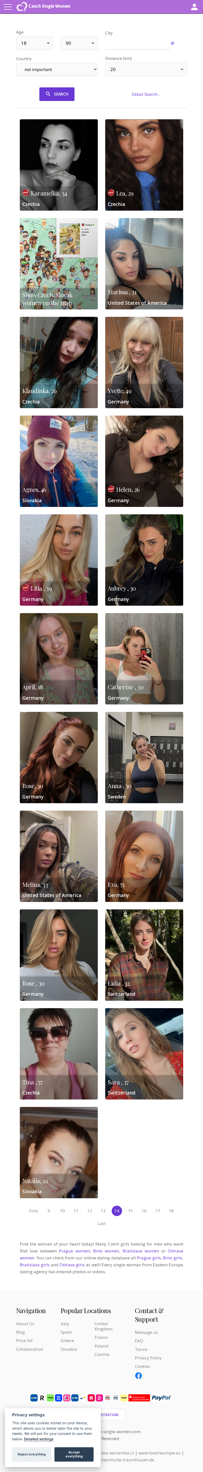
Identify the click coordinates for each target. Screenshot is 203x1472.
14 (116, 1211)
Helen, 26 (128, 489)
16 (144, 1211)
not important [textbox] (38, 69)
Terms (141, 1349)
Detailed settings (38, 1439)
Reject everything (32, 1454)
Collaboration (29, 1349)
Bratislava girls (35, 1265)
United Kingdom (103, 1326)
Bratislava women (141, 1251)
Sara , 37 (118, 1082)
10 (62, 1211)
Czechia (102, 1354)
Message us (146, 1332)
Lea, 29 (124, 193)
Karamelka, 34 (49, 193)
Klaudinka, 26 (39, 391)
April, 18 (32, 687)
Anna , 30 (119, 786)
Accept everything (74, 1454)
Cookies (142, 1366)
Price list (24, 1340)
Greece (67, 1340)
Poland (101, 1346)
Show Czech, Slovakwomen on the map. (47, 299)
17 (157, 1211)
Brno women (106, 1251)
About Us (25, 1323)
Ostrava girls (72, 1265)
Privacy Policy (148, 1358)
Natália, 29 (35, 1181)
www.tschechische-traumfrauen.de (120, 1460)
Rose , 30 (33, 983)
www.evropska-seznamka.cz (106, 1453)
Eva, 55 (116, 884)
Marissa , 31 (122, 292)
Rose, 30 (32, 786)
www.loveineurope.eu (159, 1453)
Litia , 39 (41, 588)
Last (102, 1223)
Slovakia (69, 1349)
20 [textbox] (113, 69)
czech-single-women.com (115, 1431)
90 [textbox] (68, 43)
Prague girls (149, 1258)
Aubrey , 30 (122, 588)
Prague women (74, 1251)
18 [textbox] (23, 43)
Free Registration (102, 1414)
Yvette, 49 (119, 391)
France (101, 1337)
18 (171, 1211)
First (33, 1211)
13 (103, 1211)
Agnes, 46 (34, 489)
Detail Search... (146, 94)
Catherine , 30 (125, 687)
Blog (20, 1332)
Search (61, 94)
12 (89, 1211)
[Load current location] (178, 43)
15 (130, 1211)
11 (76, 1211)
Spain (66, 1332)
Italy (65, 1323)
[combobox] (34, 43)
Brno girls (172, 1258)
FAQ (139, 1341)
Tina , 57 (32, 1082)
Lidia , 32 (119, 983)
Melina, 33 (35, 884)
